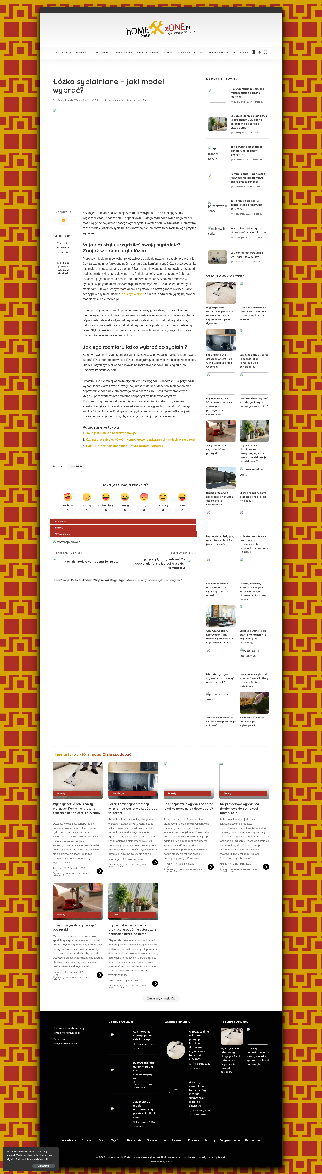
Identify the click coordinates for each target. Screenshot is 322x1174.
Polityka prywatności (65, 1043)
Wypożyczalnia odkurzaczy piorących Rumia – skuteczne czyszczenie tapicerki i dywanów (219, 315)
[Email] (63, 220)
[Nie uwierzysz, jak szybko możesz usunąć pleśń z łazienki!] (217, 96)
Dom (258, 133)
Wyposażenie (81, 100)
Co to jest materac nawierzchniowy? (111, 433)
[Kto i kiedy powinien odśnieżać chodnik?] (63, 249)
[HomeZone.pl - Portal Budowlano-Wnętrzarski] (160, 29)
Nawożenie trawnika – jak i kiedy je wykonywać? (253, 721)
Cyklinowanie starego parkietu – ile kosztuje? (144, 1035)
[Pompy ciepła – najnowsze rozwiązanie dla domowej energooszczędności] (217, 180)
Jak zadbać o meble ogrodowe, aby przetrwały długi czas (144, 1109)
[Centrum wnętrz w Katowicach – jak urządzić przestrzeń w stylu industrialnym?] (221, 616)
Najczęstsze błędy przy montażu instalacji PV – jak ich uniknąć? (220, 540)
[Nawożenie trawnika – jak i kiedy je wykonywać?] (254, 703)
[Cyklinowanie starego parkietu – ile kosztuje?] (120, 1040)
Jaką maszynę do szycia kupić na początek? (217, 449)
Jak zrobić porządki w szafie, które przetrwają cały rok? (246, 204)
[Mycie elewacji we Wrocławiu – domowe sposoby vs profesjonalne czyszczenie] (221, 383)
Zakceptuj (43, 1165)
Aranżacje (58, 100)
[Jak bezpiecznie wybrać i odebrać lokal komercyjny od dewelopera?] (254, 340)
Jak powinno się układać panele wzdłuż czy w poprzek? (246, 150)
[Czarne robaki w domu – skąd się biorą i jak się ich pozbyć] (254, 478)
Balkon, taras (199, 1115)
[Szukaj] (266, 52)
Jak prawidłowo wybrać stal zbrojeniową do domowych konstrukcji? (254, 402)
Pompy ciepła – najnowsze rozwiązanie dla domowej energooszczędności (248, 177)
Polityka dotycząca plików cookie (32, 1159)
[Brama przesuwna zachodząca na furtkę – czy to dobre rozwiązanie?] (221, 478)
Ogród (139, 1126)
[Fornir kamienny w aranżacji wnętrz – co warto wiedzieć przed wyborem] (221, 340)
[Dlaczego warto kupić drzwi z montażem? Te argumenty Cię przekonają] (254, 616)
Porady (69, 100)
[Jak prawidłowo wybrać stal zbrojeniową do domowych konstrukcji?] (254, 383)
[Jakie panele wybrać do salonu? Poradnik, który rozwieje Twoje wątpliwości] (254, 659)
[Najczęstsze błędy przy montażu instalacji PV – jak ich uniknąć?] (221, 521)
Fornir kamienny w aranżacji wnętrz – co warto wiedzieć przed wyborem (132, 808)
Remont (257, 160)
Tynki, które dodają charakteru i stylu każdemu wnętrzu (124, 445)
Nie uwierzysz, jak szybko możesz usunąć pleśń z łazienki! (247, 92)
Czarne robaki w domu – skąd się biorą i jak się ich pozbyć (254, 496)
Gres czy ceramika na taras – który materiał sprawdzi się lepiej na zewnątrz (197, 1094)
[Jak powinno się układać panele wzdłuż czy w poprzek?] (217, 153)
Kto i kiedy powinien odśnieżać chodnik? (63, 268)
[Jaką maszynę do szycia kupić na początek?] (221, 431)
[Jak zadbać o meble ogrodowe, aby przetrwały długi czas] (120, 1114)
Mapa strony (60, 1039)
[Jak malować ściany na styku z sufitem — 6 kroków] (217, 233)
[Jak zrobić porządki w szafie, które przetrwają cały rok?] (217, 208)
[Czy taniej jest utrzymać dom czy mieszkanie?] (217, 257)
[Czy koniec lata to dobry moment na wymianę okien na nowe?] (221, 569)
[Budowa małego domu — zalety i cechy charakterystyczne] (120, 1075)
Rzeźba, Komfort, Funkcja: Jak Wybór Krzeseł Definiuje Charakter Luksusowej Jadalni (253, 591)
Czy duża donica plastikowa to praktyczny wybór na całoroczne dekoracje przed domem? (253, 453)
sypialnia (77, 466)
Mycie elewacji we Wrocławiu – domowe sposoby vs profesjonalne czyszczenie (219, 406)
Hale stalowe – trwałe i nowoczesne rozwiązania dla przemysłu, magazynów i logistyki (254, 544)
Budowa (140, 1087)
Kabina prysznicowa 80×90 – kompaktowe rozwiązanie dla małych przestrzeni (140, 439)
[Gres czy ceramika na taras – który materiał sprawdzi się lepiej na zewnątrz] (254, 293)
